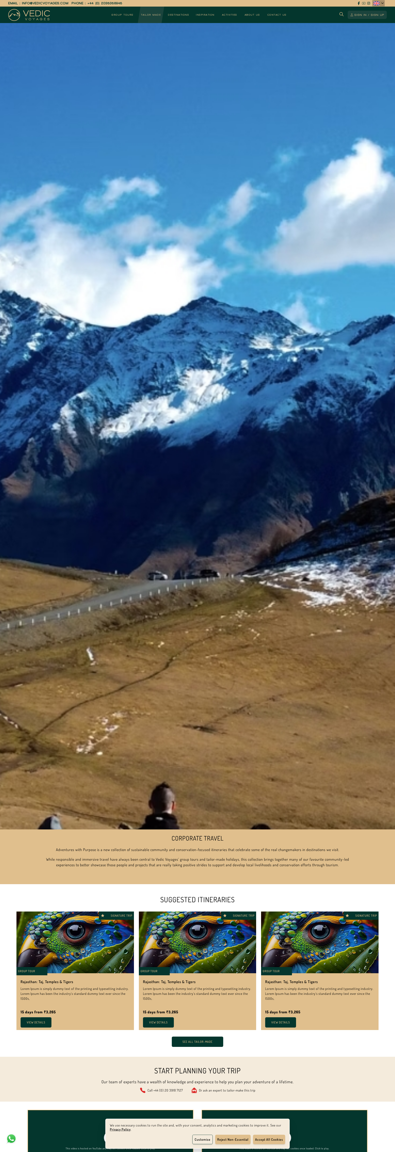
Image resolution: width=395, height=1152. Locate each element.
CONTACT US (277, 15)
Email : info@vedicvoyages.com (38, 3)
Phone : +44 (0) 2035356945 (97, 3)
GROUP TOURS (123, 15)
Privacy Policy (120, 1129)
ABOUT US (252, 15)
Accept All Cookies (269, 1139)
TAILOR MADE (151, 15)
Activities (229, 15)
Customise (202, 1139)
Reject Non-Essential (233, 1139)
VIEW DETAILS (36, 1022)
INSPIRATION (205, 15)
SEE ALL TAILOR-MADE (197, 1041)
